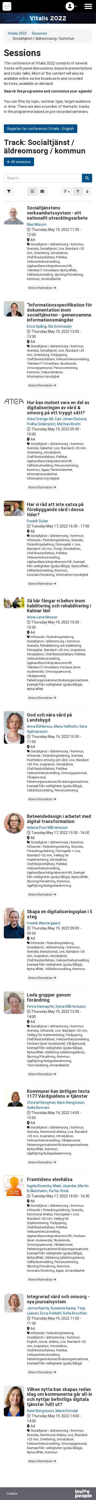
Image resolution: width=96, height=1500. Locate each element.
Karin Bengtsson (70, 1102)
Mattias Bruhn (69, 424)
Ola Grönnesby (60, 326)
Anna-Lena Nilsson (42, 617)
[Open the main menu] (88, 6)
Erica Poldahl (50, 1313)
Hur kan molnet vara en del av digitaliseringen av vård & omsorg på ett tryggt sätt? (58, 407)
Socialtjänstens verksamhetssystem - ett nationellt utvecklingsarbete (57, 213)
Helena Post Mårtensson (47, 828)
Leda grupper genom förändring (49, 997)
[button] (71, 6)
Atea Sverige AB (40, 419)
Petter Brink (59, 1191)
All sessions (20, 162)
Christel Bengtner (41, 1102)
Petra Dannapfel (40, 1006)
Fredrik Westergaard (43, 923)
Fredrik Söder (37, 521)
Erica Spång (36, 326)
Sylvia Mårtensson (70, 1006)
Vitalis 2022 (17, 33)
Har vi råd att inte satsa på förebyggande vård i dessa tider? (55, 509)
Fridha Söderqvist (41, 424)
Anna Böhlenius (39, 726)
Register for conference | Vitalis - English (40, 129)
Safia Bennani (38, 1108)
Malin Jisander (64, 1186)
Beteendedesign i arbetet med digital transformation (59, 819)
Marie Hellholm (66, 726)
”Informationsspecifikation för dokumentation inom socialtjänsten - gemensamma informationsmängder (59, 312)
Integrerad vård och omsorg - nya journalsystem (58, 1299)
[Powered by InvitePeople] (70, 1494)
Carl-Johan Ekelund (70, 419)
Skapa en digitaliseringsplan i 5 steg (59, 914)
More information (40, 288)
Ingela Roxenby (39, 1186)
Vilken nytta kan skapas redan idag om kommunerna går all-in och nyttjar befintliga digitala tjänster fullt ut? (59, 1397)
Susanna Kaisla (63, 1308)
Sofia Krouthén (75, 1313)
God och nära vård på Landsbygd (49, 717)
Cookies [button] (12, 1493)
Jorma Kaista (38, 1308)
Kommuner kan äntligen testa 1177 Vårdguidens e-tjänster (58, 1094)
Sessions (39, 33)
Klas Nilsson (37, 224)
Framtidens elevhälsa (49, 1179)
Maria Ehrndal (67, 1411)
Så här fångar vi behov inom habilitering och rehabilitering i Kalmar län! (59, 606)
